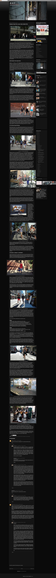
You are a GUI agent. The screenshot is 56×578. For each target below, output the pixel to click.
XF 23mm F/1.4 (19, 310)
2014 (38, 143)
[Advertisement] (41, 123)
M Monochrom (22, 333)
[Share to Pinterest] (15, 435)
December (39, 145)
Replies (13, 444)
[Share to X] (14, 435)
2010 (38, 175)
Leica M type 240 (16, 334)
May (38, 167)
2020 (38, 136)
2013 (38, 144)
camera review (13, 436)
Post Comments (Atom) (23, 571)
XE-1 (16, 62)
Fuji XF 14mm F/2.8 (20, 436)
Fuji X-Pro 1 (16, 436)
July (38, 165)
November (39, 146)
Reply (12, 442)
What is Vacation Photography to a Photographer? (42, 110)
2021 (38, 135)
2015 (38, 142)
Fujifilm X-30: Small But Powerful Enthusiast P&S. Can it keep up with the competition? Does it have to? (43, 90)
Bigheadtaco (15, 445)
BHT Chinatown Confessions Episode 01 (43, 97)
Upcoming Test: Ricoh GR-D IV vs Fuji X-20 (41, 152)
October (39, 147)
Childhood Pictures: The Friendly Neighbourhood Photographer (43, 114)
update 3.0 (24, 56)
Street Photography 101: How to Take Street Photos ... (41, 151)
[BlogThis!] (13, 435)
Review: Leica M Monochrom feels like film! (41, 162)
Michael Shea (13, 504)
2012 (38, 173)
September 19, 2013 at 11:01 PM (21, 458)
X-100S (12, 62)
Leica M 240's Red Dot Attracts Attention (41, 160)
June (38, 166)
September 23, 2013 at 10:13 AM (19, 490)
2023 (38, 133)
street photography (38, 55)
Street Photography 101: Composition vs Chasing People (43, 102)
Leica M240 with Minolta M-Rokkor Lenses (41, 158)
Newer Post (11, 568)
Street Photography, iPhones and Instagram (43, 93)
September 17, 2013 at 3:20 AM (17, 440)
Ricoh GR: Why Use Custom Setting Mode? (41, 156)
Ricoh (37, 47)
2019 (38, 137)
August (39, 164)
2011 (38, 174)
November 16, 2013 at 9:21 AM (19, 504)
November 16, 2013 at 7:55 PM (21, 522)
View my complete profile (39, 198)
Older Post (32, 568)
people (29, 436)
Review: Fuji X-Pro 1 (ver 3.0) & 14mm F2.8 (41, 154)
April (38, 168)
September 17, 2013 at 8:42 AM (22, 445)
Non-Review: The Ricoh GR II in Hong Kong (43, 85)
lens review (26, 436)
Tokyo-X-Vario (38, 48)
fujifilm (24, 436)
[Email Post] (11, 435)
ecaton (12, 440)
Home (22, 568)
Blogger (32, 576)
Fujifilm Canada (19, 432)
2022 (38, 134)
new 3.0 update (22, 152)
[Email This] (12, 435)
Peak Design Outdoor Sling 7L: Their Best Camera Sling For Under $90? (43, 106)
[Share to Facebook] (15, 435)
